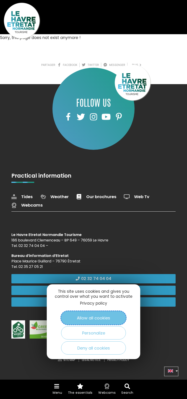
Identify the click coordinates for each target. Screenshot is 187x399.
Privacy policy (93, 303)
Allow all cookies (93, 318)
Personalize (93, 333)
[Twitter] (80, 116)
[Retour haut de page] (174, 370)
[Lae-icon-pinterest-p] (119, 116)
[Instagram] (93, 116)
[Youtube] (106, 116)
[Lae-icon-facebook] (68, 116)
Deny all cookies (93, 348)
